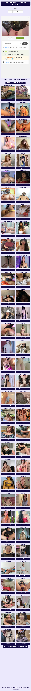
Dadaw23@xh (22, 187)
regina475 (23, 510)
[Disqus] (15, 667)
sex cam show (23, 219)
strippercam (23, 100)
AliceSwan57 (8, 561)
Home (10, 11)
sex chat (23, 117)
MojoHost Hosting (15, 687)
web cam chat (22, 270)
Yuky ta (23, 85)
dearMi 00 (8, 357)
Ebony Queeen (8, 85)
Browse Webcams (17, 11)
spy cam (23, 372)
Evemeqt (8, 289)
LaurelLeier (8, 374)
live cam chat (8, 372)
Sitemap (4, 687)
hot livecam (8, 151)
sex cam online (8, 524)
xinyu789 (23, 238)
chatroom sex (22, 185)
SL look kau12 (8, 578)
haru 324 (23, 323)
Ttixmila (8, 306)
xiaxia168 (23, 442)
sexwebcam (8, 491)
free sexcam (8, 626)
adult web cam (23, 524)
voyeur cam (23, 168)
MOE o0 (8, 255)
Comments (8, 79)
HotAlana (8, 102)
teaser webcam (8, 134)
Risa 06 (23, 459)
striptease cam (8, 287)
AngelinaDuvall (8, 204)
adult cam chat (8, 185)
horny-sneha (8, 629)
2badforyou (23, 476)
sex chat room (23, 558)
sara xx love (23, 527)
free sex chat (23, 134)
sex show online (8, 168)
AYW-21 (23, 544)
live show (8, 304)
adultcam (23, 253)
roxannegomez (8, 391)
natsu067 (23, 153)
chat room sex (8, 321)
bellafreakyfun (23, 119)
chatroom (23, 355)
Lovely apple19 (23, 255)
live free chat (8, 338)
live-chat (8, 117)
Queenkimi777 (23, 425)
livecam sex (23, 491)
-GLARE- (23, 578)
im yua (23, 357)
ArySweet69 (23, 102)
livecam (23, 457)
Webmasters (15, 689)
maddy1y (8, 136)
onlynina (8, 493)
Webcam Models (25, 687)
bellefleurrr (8, 459)
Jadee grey (8, 323)
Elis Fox (8, 340)
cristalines (23, 391)
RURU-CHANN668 (8, 221)
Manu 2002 (23, 170)
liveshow (8, 236)
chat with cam (23, 423)
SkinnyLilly (8, 595)
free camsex (23, 236)
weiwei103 (8, 544)
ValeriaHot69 (8, 612)
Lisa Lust (23, 408)
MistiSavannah (23, 221)
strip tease (23, 151)
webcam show (23, 406)
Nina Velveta (8, 119)
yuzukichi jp (23, 561)
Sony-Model (8, 187)
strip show (23, 609)
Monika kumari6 (23, 272)
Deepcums (8, 510)
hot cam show (8, 507)
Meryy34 (8, 527)
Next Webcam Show (20, 79)
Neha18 (23, 289)
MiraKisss (8, 425)
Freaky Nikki (8, 153)
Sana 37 (23, 595)
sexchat (8, 440)
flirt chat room (8, 202)
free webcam (8, 219)
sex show (8, 100)
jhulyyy (23, 204)
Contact (8, 687)
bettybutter (23, 629)
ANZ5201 (23, 340)
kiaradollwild (23, 374)
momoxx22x (8, 442)
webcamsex (8, 389)
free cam (8, 643)
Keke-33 (23, 306)
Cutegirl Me (8, 476)
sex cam (23, 202)
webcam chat (23, 626)
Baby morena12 (8, 408)
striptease (8, 355)
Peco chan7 (23, 612)
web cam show (23, 474)
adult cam (8, 541)
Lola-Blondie (8, 170)
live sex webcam (8, 423)
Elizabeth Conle (23, 136)
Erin (8, 238)
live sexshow (8, 474)
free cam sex (23, 287)
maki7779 (23, 493)
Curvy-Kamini (8, 272)
